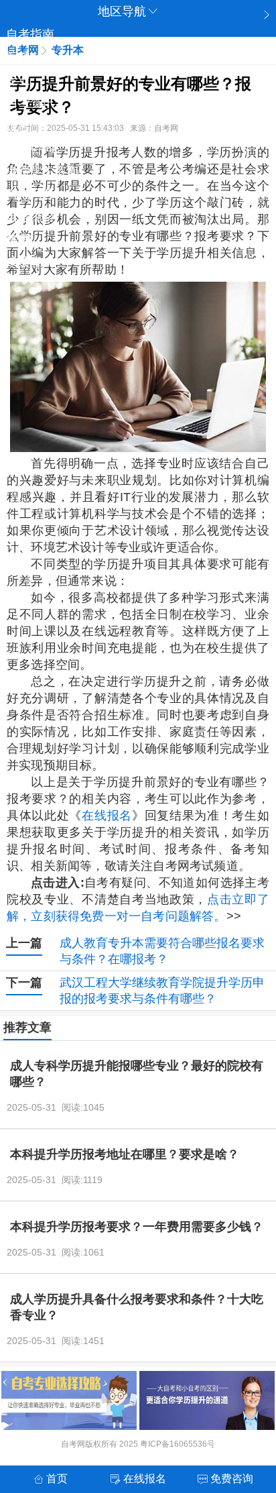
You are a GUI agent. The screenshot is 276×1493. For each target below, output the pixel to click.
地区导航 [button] (122, 11)
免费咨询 (30, 148)
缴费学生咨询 (42, 171)
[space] (138, 366)
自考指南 (30, 34)
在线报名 (107, 815)
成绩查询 (30, 262)
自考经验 (30, 216)
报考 (18, 125)
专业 (18, 80)
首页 (57, 1478)
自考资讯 (30, 102)
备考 (18, 239)
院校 (18, 57)
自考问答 (30, 194)
